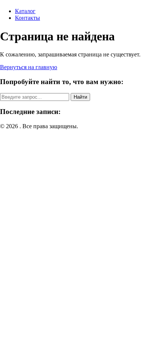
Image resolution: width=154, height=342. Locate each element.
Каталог (25, 11)
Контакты (27, 18)
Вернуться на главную (28, 67)
